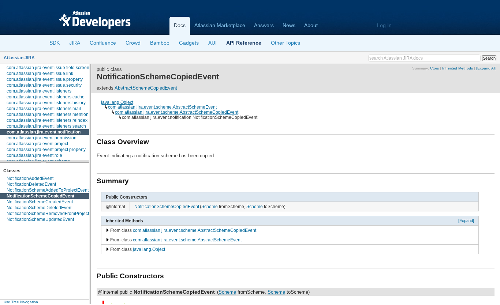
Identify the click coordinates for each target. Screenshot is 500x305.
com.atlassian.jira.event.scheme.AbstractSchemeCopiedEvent (176, 112)
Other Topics (285, 43)
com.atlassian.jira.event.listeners (39, 91)
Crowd (133, 43)
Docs (180, 25)
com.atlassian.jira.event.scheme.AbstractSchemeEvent (162, 107)
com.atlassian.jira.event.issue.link (40, 73)
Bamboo (159, 43)
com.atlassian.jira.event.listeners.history (46, 102)
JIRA (74, 43)
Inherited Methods (457, 68)
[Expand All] (486, 68)
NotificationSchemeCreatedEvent (40, 201)
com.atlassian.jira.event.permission (42, 137)
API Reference (243, 43)
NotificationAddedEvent (30, 178)
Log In (384, 25)
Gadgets (189, 43)
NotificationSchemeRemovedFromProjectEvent (53, 213)
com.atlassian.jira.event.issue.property (45, 79)
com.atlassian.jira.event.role (34, 155)
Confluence (103, 43)
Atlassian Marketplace (219, 25)
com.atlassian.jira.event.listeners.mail (44, 108)
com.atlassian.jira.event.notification (44, 132)
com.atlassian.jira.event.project (37, 143)
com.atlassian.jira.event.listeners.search (46, 126)
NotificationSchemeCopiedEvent (40, 196)
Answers (264, 25)
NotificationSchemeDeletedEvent (39, 207)
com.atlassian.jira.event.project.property (46, 149)
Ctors (434, 68)
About (311, 25)
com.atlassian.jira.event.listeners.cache (46, 96)
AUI (212, 43)
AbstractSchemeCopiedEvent (146, 88)
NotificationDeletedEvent (31, 184)
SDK (54, 43)
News (289, 25)
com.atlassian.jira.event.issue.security (44, 85)
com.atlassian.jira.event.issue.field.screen (48, 67)
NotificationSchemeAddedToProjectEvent (48, 190)
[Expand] (466, 220)
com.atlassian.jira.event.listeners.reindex (47, 120)
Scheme (209, 206)
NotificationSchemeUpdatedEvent (40, 219)
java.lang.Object (117, 102)
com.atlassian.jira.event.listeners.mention (48, 114)
